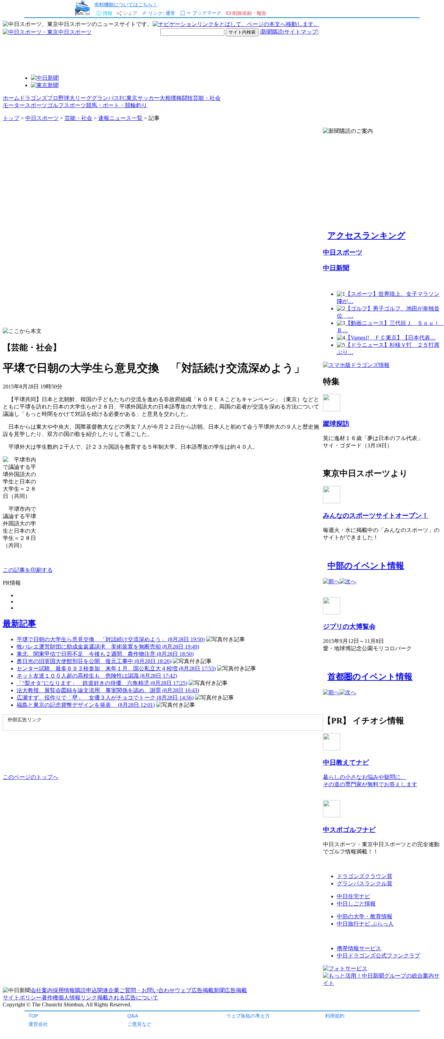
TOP (33, 1015)
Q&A (132, 1015)
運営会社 (38, 1024)
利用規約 (334, 1015)
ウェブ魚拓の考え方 (248, 1015)
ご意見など (139, 1024)
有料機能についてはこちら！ (125, 4)
